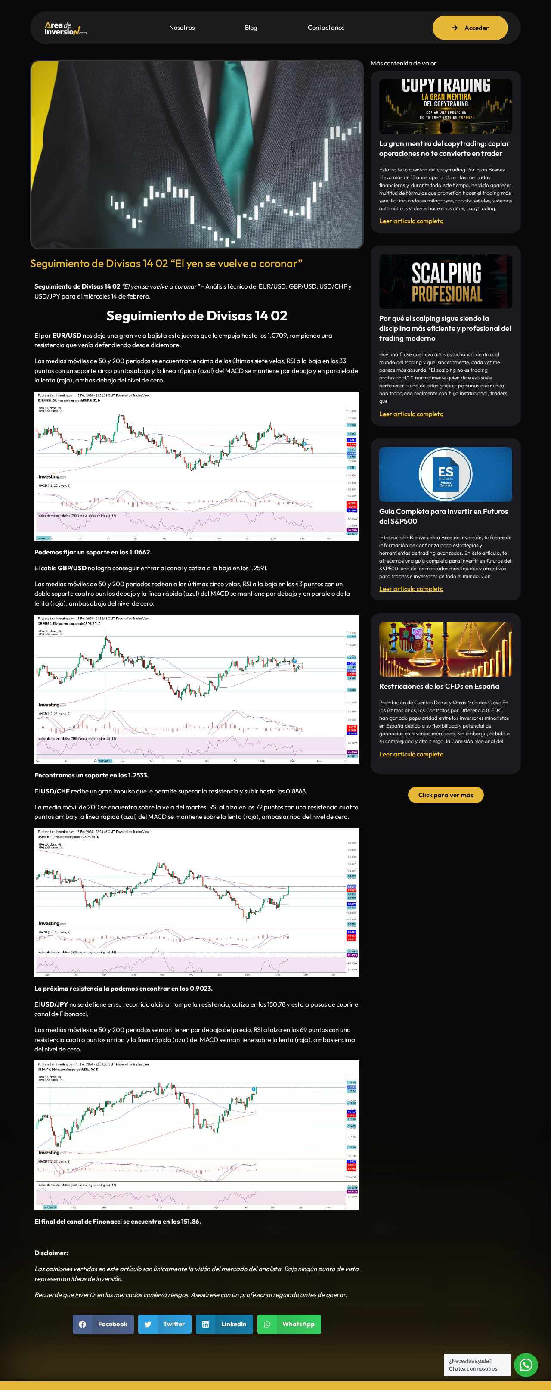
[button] (103, 1324)
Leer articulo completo (411, 221)
